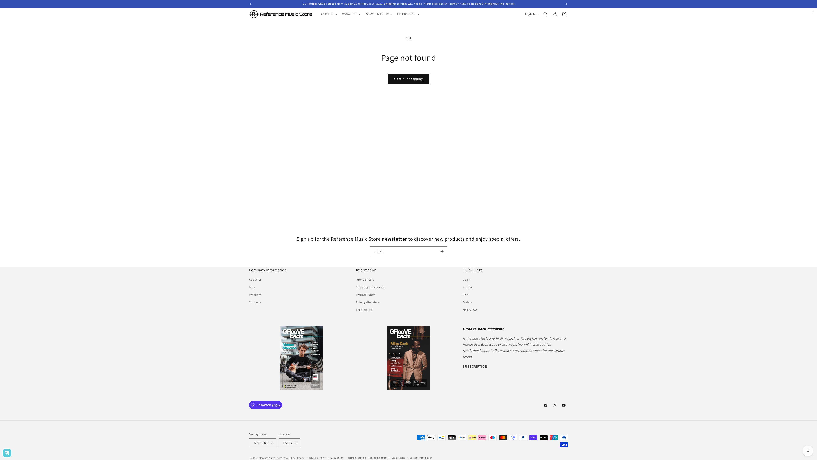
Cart (465, 295)
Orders (467, 302)
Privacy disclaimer (368, 302)
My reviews (470, 310)
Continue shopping (408, 79)
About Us (255, 280)
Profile (467, 287)
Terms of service (357, 457)
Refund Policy (365, 295)
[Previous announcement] (250, 4)
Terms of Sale (365, 280)
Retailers (255, 295)
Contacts (255, 302)
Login (466, 280)
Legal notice (364, 310)
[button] (329, 14)
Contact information (421, 457)
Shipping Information (371, 287)
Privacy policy (336, 457)
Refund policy (316, 457)
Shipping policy (379, 457)
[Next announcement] (566, 4)
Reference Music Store (270, 457)
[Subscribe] (442, 251)
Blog (252, 287)
